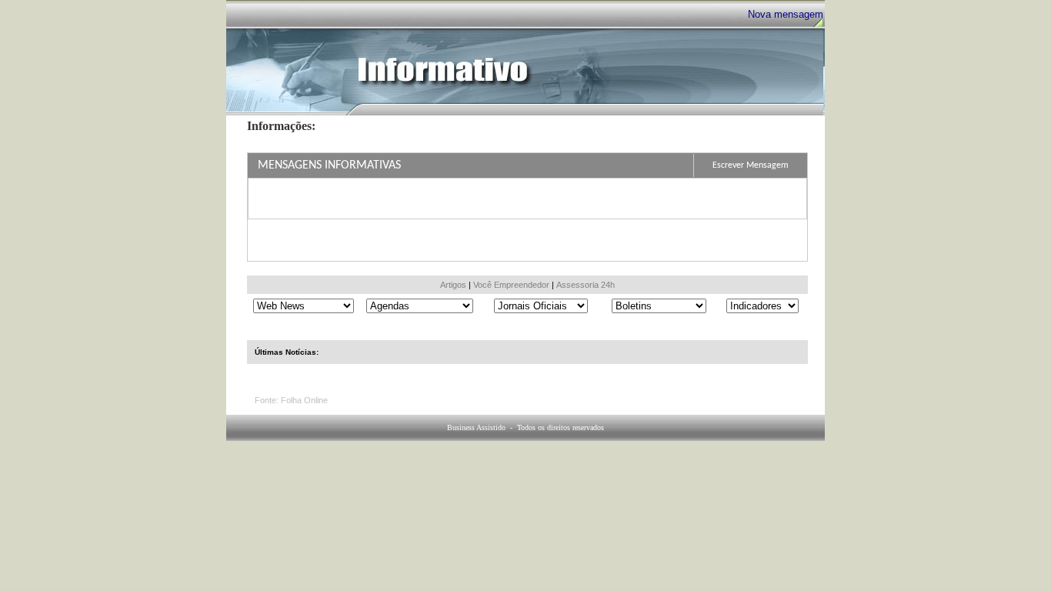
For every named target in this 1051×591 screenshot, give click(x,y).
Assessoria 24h (585, 284)
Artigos (453, 284)
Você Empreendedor (511, 284)
